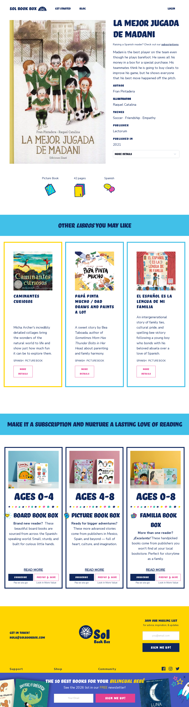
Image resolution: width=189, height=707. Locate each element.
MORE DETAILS (123, 154)
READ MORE (33, 570)
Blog (82, 8)
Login (171, 8)
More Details (23, 371)
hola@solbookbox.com (27, 637)
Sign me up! (115, 698)
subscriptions (169, 44)
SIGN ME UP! (161, 647)
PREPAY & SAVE (46, 577)
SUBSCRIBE (20, 577)
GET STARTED (63, 8)
